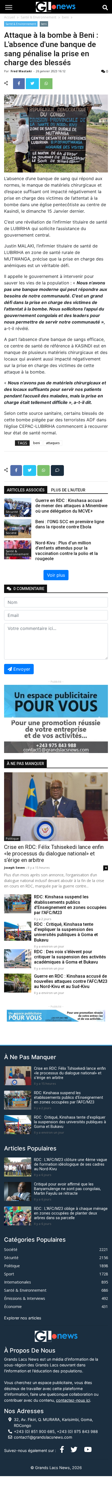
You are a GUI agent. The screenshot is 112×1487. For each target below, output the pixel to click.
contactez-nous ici (73, 1400)
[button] (12, 719)
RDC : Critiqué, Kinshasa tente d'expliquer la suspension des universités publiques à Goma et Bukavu (66, 932)
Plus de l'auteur (68, 490)
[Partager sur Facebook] (19, 83)
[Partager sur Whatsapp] (46, 83)
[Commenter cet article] (57, 470)
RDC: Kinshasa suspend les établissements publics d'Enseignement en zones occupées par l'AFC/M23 (70, 904)
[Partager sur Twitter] (33, 83)
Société (11, 533)
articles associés (26, 490)
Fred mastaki (22, 71)
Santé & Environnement (38, 17)
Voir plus (56, 575)
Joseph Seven (15, 867)
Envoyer (21, 669)
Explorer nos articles (22, 1318)
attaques (53, 443)
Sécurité (12, 512)
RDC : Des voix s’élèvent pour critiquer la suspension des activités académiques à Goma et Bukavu (70, 957)
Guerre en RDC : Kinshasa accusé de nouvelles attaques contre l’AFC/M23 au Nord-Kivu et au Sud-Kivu (70, 981)
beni (65, 17)
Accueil (9, 17)
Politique (12, 838)
